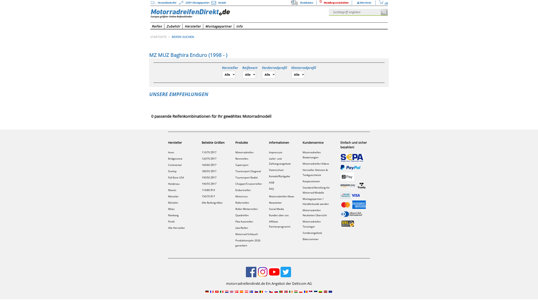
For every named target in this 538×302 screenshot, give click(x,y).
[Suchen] (384, 12)
